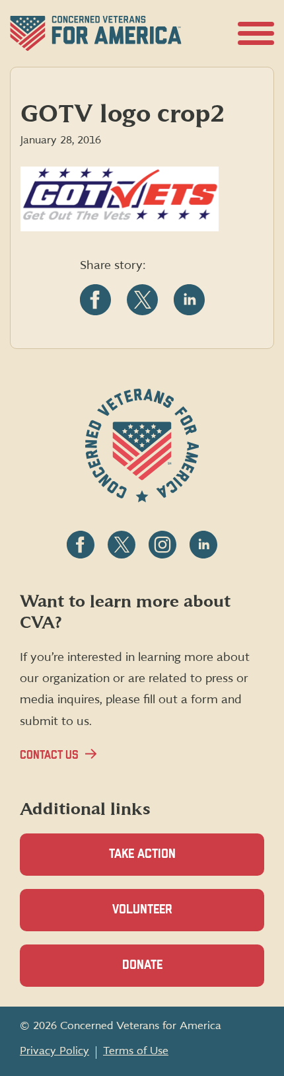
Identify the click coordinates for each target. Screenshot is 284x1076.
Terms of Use (135, 1051)
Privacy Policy (54, 1051)
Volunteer (165, 917)
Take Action (142, 854)
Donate (165, 973)
